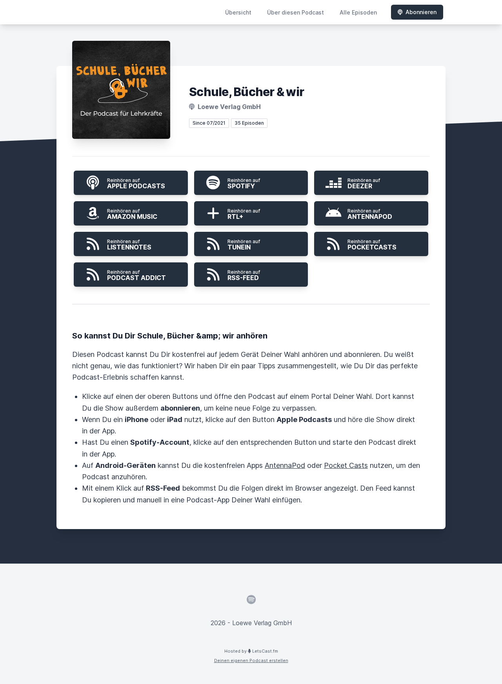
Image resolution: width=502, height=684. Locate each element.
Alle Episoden (358, 12)
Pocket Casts (346, 465)
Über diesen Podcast (295, 12)
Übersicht (238, 12)
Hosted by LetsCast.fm (251, 651)
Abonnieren (421, 12)
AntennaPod (285, 465)
